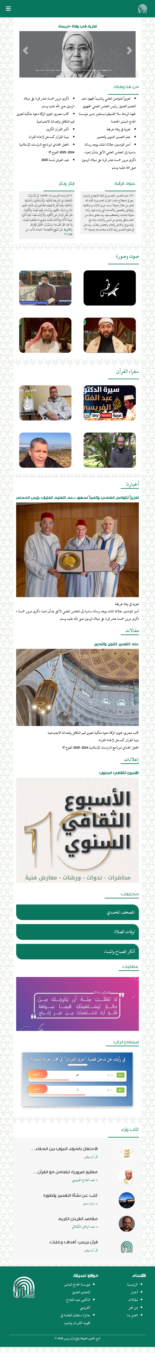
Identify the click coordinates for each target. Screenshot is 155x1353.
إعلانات (131, 759)
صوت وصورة (127, 256)
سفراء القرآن (127, 371)
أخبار (134, 1292)
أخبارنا (132, 484)
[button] (25, 50)
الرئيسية (132, 1284)
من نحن (133, 1307)
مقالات (132, 630)
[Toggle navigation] (8, 9)
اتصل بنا (132, 1315)
